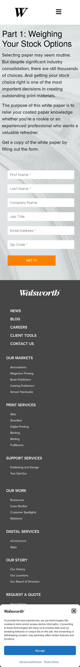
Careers (18, 327)
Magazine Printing (21, 373)
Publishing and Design (24, 467)
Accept (40, 650)
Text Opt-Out (18, 473)
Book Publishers (20, 379)
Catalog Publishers (22, 386)
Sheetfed (16, 420)
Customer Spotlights (23, 512)
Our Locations (19, 575)
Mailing (14, 439)
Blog (15, 319)
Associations (18, 367)
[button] (74, 611)
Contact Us (22, 343)
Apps (13, 547)
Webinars (16, 518)
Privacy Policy (51, 661)
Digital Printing (19, 427)
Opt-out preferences (30, 661)
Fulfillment (16, 445)
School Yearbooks (21, 392)
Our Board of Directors (25, 581)
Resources (17, 500)
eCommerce (18, 541)
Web (13, 414)
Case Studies (18, 506)
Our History (17, 569)
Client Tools (23, 335)
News (15, 311)
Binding (15, 433)
